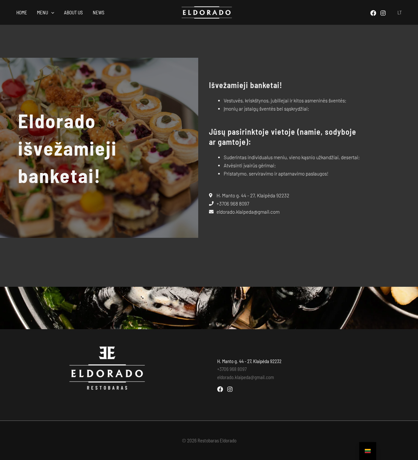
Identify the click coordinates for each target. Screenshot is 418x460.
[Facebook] (373, 13)
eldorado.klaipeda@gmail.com (245, 377)
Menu (42, 12)
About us (73, 12)
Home (21, 12)
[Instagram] (383, 13)
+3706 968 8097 (232, 369)
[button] (51, 12)
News (98, 12)
